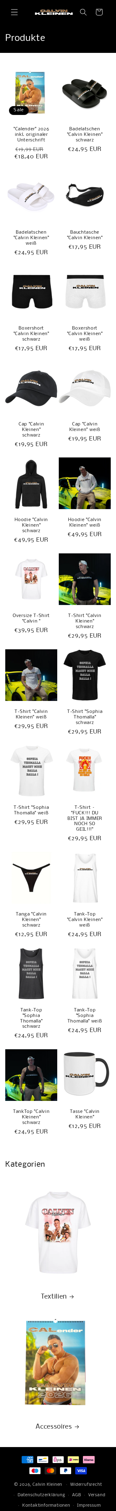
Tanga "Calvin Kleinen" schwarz (31, 920)
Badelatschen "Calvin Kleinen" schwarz (84, 134)
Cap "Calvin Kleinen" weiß (84, 426)
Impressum (89, 1505)
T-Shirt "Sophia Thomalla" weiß (31, 810)
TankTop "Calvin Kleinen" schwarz (31, 1117)
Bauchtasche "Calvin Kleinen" (84, 235)
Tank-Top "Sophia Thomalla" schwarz (31, 1018)
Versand (96, 1495)
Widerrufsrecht (86, 1484)
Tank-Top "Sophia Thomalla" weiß (84, 1016)
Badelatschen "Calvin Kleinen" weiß (31, 238)
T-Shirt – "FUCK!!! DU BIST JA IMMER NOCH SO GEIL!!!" (84, 818)
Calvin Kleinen (47, 1484)
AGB (76, 1495)
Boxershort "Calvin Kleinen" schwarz (31, 334)
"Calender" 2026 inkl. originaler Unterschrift (31, 134)
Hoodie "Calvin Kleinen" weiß (84, 522)
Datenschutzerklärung (41, 1495)
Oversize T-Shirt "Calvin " (31, 618)
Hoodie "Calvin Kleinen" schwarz (31, 525)
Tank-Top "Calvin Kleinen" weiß (84, 920)
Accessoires (54, 1426)
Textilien (54, 1296)
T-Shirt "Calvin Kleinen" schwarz (84, 621)
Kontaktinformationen (46, 1505)
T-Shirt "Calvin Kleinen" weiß (31, 714)
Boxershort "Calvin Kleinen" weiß (84, 334)
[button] (14, 12)
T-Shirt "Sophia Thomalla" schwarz (84, 717)
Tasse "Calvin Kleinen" (85, 1114)
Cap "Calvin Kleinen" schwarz (31, 429)
